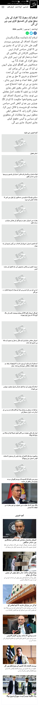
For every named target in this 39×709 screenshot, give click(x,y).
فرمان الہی (23, 1)
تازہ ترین (25, 7)
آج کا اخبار (18, 7)
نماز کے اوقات (14, 1)
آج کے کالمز (10, 7)
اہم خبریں (26, 29)
